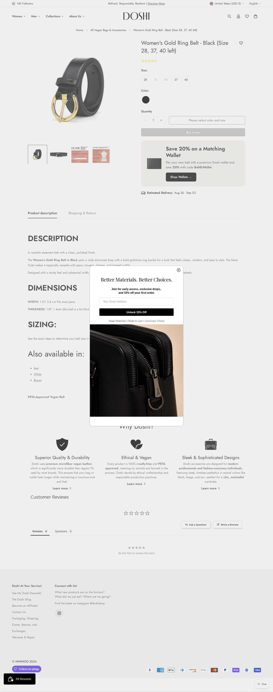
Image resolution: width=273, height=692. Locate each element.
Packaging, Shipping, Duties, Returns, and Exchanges (25, 624)
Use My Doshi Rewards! (26, 593)
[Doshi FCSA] (136, 16)
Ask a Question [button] (197, 524)
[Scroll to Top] (265, 671)
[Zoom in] (124, 46)
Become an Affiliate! (25, 606)
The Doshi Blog (21, 599)
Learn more (60, 488)
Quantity (146, 111)
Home (79, 30)
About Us (75, 16)
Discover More (156, 3)
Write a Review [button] (229, 524)
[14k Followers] (59, 613)
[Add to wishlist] (241, 43)
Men (34, 16)
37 (177, 80)
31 (157, 80)
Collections (53, 16)
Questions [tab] (61, 531)
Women (17, 16)
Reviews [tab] (37, 531)
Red (36, 368)
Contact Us (19, 612)
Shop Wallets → (181, 177)
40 (187, 80)
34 (167, 80)
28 (147, 80)
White (37, 374)
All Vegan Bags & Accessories (108, 30)
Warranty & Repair (23, 637)
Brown (38, 380)
